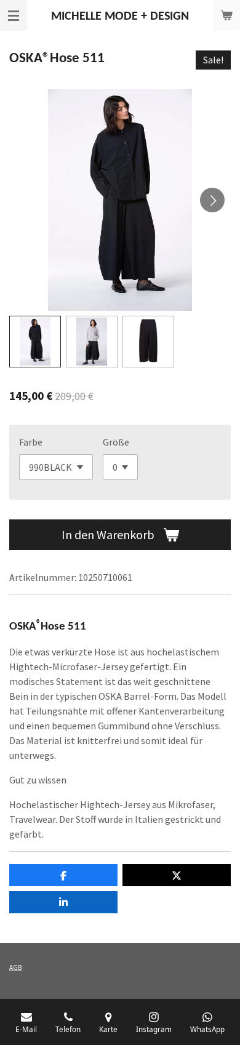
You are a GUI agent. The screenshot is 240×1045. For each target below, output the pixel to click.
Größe (116, 442)
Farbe (30, 442)
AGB (15, 967)
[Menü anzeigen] (13, 15)
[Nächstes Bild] (212, 200)
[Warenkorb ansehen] (226, 15)
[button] (35, 341)
